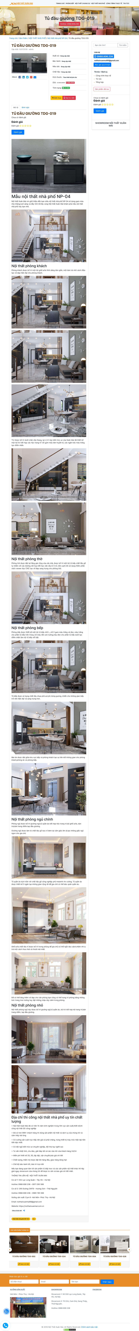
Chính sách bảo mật (89, 1327)
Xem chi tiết (24, 1264)
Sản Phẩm (23, 38)
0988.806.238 (104, 56)
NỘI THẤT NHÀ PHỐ (98, 3)
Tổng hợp (100, 82)
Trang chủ (60, 3)
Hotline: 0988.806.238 (69, 24)
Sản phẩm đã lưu (102, 89)
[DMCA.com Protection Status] (69, 1329)
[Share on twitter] (27, 77)
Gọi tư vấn (69, 98)
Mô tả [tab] (15, 107)
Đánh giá (15, 126)
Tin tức (126, 3)
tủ (34, 1219)
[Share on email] (35, 77)
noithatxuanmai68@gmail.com (106, 60)
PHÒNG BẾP (70, 3)
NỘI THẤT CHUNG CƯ (82, 3)
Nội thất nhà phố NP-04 (57, 38)
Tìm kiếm (123, 45)
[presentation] (10, 1250)
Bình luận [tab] (25, 107)
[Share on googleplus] (31, 77)
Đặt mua (57, 98)
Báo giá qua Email (102, 65)
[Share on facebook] (20, 77)
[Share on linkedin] (23, 77)
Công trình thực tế (114, 3)
